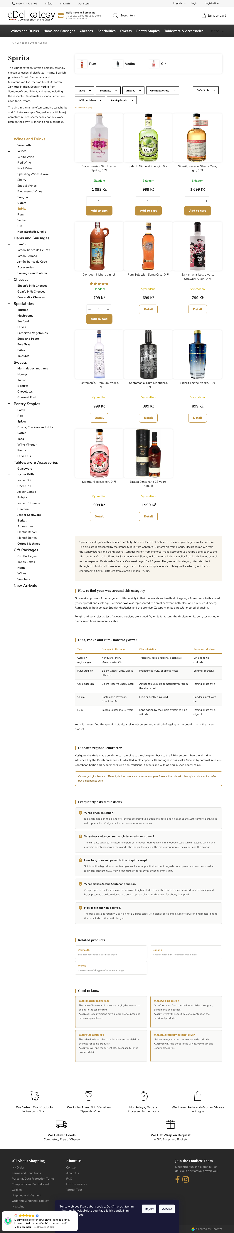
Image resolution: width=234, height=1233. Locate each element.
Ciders (21, 203)
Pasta (21, 410)
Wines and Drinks (29, 139)
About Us (72, 1173)
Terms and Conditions (26, 1173)
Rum (20, 215)
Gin (19, 226)
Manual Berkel (27, 538)
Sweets (20, 362)
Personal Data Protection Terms (33, 1179)
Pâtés (21, 350)
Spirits (21, 209)
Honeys (22, 374)
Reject (149, 1209)
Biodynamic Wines (29, 191)
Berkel (21, 521)
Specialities (24, 303)
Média (48, 3)
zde (81, 1215)
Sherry (21, 180)
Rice (20, 416)
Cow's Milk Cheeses (31, 297)
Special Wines (27, 186)
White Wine (25, 157)
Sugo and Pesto (28, 339)
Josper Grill (25, 480)
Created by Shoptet (209, 1229)
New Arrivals (25, 585)
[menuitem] (24, 31)
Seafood (23, 321)
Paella (21, 450)
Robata (22, 497)
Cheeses (21, 279)
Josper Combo (26, 492)
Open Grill (24, 486)
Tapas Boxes (26, 562)
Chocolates (25, 392)
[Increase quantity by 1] (108, 201)
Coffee (21, 433)
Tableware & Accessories (36, 462)
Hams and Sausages (31, 238)
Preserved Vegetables (32, 333)
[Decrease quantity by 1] (89, 201)
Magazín (65, 3)
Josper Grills (25, 474)
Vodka (21, 220)
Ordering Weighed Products (30, 1201)
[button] (77, 1212)
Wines (21, 151)
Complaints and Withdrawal (30, 1184)
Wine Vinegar (27, 445)
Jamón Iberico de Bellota (33, 250)
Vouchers (23, 579)
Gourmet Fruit (26, 397)
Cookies (17, 1190)
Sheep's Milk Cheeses (32, 286)
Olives (21, 327)
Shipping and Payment (27, 1195)
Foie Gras (23, 344)
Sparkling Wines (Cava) (33, 174)
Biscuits (22, 386)
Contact (71, 1168)
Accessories (25, 267)
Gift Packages (26, 550)
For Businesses (76, 1184)
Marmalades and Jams (32, 368)
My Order (18, 1168)
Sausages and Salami (32, 273)
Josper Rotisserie (28, 503)
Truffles (22, 310)
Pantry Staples (27, 403)
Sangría (22, 197)
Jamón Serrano (27, 256)
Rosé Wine (24, 168)
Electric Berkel (27, 532)
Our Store (83, 3)
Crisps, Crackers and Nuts (35, 427)
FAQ (69, 1179)
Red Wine (24, 163)
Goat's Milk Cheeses (31, 292)
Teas (20, 439)
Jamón (21, 244)
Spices (21, 422)
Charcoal (23, 509)
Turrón (21, 380)
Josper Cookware (29, 515)
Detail (148, 309)
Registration (212, 3)
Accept (167, 1209)
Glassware (24, 469)
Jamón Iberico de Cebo (32, 262)
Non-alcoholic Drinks (31, 232)
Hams (21, 568)
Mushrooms (25, 316)
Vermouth (24, 145)
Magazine (18, 1207)
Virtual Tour (74, 1190)
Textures (23, 356)
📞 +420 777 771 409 (24, 3)
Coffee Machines (28, 544)
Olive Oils (24, 456)
